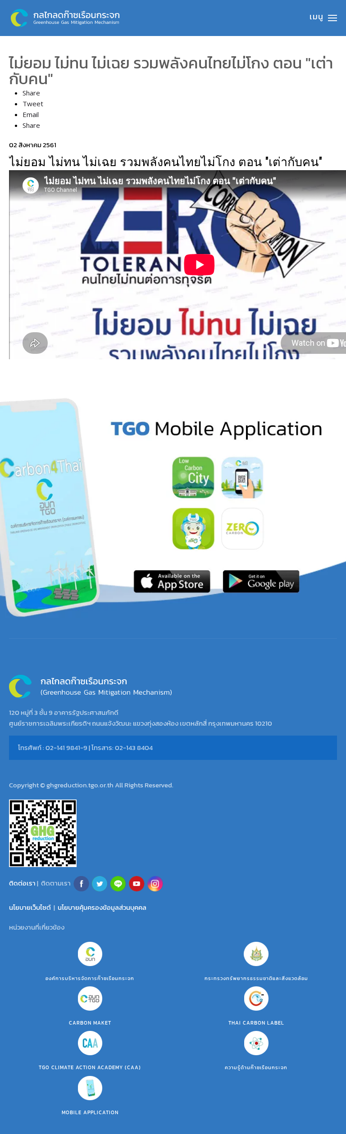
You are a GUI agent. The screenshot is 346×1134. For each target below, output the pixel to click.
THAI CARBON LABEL (256, 1022)
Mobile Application (90, 1112)
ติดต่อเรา (22, 882)
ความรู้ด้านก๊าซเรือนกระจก (256, 1067)
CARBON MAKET (90, 1022)
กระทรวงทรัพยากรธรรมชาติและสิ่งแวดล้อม (256, 978)
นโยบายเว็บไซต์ (30, 907)
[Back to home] (65, 18)
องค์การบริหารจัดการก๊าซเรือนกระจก (90, 978)
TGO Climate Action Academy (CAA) (90, 1067)
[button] (323, 18)
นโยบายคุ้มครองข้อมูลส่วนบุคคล (102, 907)
